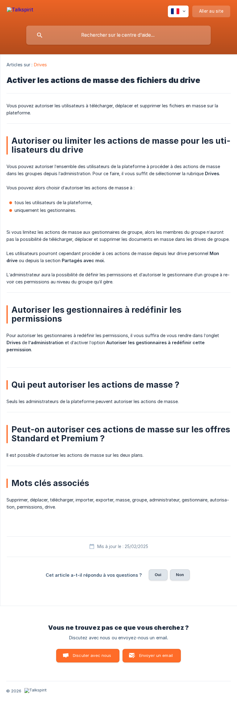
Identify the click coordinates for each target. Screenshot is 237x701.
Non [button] (180, 574)
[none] (20, 11)
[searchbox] (118, 35)
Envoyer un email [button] (156, 655)
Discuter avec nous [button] (92, 655)
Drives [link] (40, 64)
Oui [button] (158, 574)
